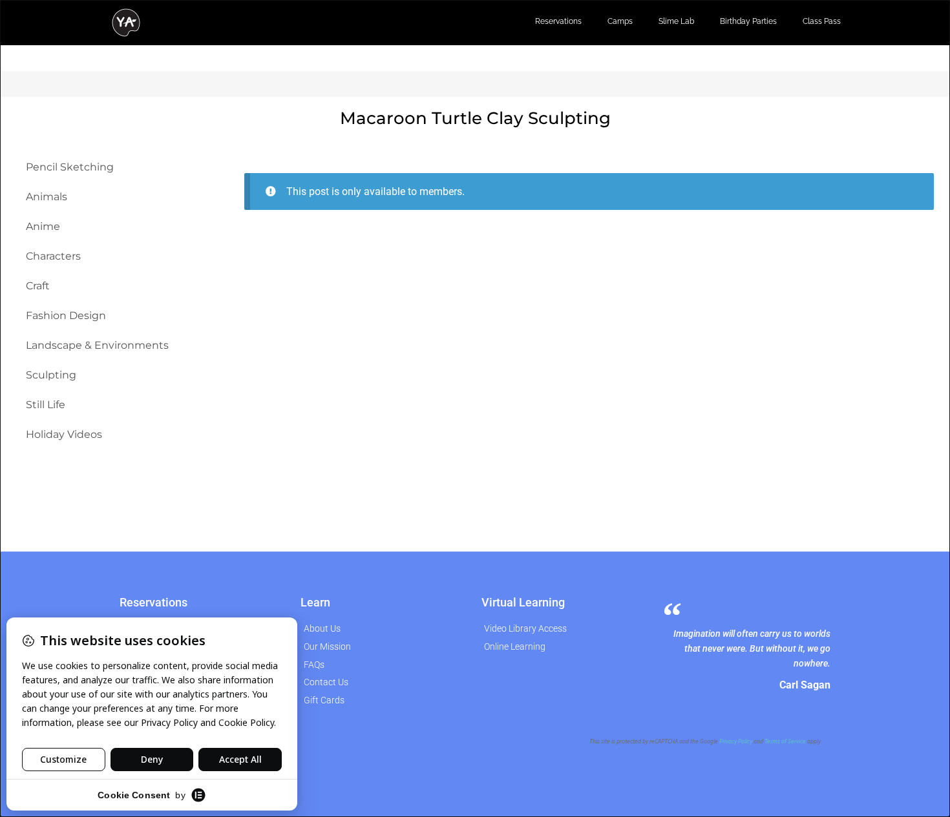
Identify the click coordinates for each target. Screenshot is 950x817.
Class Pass (822, 21)
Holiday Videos (64, 434)
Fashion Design (66, 315)
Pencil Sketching (70, 167)
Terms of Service (785, 741)
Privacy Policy (735, 741)
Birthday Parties (748, 21)
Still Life (45, 404)
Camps (620, 21)
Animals (46, 197)
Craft (38, 286)
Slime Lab (676, 21)
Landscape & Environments (97, 345)
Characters (53, 256)
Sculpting (51, 375)
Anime (43, 226)
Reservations (558, 21)
